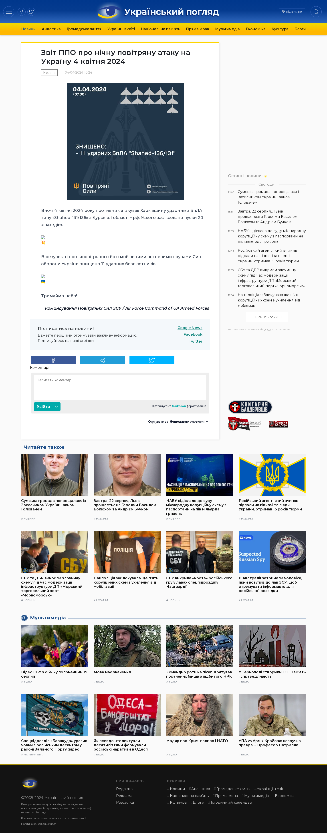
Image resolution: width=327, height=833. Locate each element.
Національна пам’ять (160, 29)
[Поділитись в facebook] (53, 360)
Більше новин (266, 317)
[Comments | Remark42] (120, 399)
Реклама (124, 796)
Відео (28, 681)
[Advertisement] (267, 364)
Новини (28, 29)
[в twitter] (31, 12)
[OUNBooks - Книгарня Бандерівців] (267, 407)
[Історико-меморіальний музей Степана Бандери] (287, 424)
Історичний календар (231, 802)
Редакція (125, 789)
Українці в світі (121, 29)
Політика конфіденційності (39, 823)
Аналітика (51, 29)
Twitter (195, 341)
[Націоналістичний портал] (246, 424)
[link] (127, 308)
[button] (9, 11)
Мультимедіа (227, 29)
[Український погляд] (30, 783)
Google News (190, 328)
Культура (280, 29)
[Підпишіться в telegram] (102, 360)
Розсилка (125, 802)
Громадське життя (84, 29)
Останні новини (245, 175)
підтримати (294, 11)
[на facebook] (22, 12)
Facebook (193, 334)
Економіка (256, 29)
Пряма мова (197, 29)
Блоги (300, 29)
